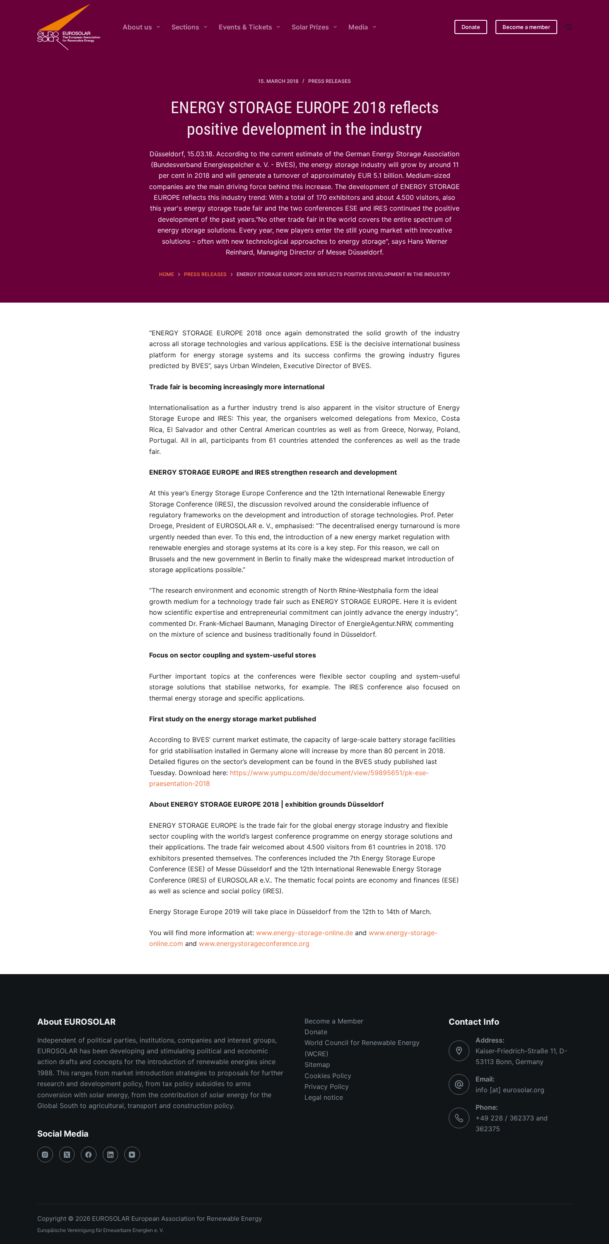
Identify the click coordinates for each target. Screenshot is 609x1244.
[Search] (569, 27)
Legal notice (323, 1097)
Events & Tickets (245, 27)
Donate (471, 27)
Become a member (526, 27)
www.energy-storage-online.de (304, 933)
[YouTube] (132, 1154)
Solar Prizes (310, 27)
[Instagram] (45, 1154)
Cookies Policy (327, 1076)
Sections (185, 27)
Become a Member (333, 1021)
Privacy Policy (326, 1086)
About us (137, 27)
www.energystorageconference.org (254, 943)
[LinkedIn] (110, 1154)
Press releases (329, 81)
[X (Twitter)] (67, 1154)
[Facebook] (89, 1154)
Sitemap (317, 1064)
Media (358, 27)
